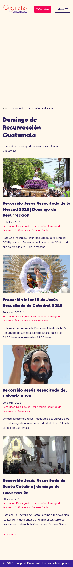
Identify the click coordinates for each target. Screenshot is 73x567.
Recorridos (9, 226)
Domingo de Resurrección (31, 226)
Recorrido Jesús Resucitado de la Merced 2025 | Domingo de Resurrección (36, 209)
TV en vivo (42, 9)
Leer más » (9, 534)
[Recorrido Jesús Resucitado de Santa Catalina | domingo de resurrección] (36, 455)
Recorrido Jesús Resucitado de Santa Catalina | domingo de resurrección (34, 486)
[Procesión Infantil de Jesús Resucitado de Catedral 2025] (36, 274)
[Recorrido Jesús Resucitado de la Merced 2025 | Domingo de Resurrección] (36, 177)
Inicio (5, 108)
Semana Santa (40, 230)
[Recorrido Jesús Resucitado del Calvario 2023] (36, 364)
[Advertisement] (36, 57)
